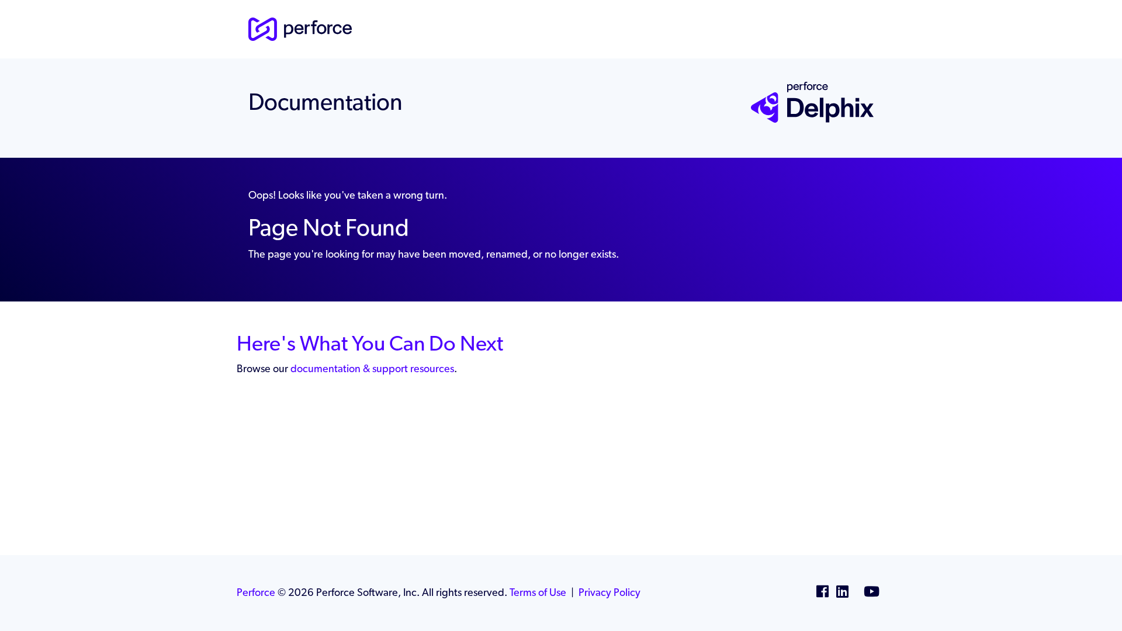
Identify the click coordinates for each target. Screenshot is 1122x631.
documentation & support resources (372, 368)
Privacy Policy (609, 592)
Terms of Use (538, 592)
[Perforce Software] (300, 28)
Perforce (256, 592)
